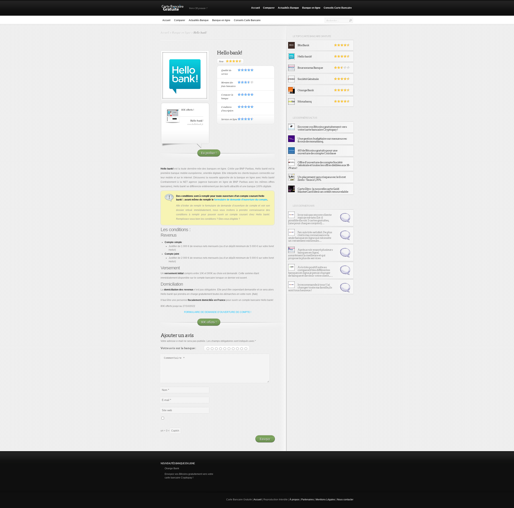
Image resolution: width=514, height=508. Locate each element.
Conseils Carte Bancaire (338, 7)
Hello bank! (305, 56)
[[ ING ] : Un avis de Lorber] (345, 239)
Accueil (255, 7)
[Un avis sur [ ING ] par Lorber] (291, 234)
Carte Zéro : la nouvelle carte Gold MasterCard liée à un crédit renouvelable (323, 190)
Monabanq (305, 101)
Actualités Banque (288, 7)
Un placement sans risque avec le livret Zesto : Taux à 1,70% (322, 178)
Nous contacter (345, 499)
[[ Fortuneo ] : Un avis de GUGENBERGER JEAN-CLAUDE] (345, 274)
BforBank (303, 45)
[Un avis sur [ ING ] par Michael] (291, 287)
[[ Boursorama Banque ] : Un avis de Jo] (345, 256)
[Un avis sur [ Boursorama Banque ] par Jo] (291, 252)
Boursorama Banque (310, 67)
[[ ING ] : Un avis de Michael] (345, 291)
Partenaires (307, 499)
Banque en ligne (311, 7)
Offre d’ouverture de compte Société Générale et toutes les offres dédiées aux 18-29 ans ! (319, 165)
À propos (294, 499)
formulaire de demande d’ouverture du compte (240, 199)
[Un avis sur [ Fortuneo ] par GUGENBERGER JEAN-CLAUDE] (291, 269)
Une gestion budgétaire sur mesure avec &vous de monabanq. (322, 140)
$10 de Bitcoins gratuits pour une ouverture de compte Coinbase (317, 152)
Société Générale (308, 79)
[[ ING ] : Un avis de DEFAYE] (345, 221)
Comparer (269, 7)
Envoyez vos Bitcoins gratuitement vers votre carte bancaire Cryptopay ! (322, 128)
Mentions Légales (325, 499)
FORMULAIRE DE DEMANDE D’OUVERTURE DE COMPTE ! (217, 312)
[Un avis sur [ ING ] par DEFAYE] (291, 217)
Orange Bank (306, 90)
